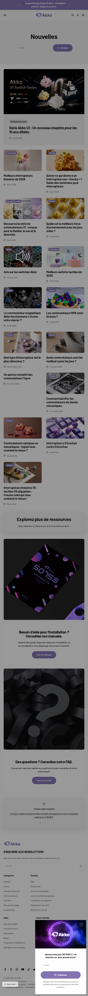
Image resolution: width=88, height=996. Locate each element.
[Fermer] (81, 925)
